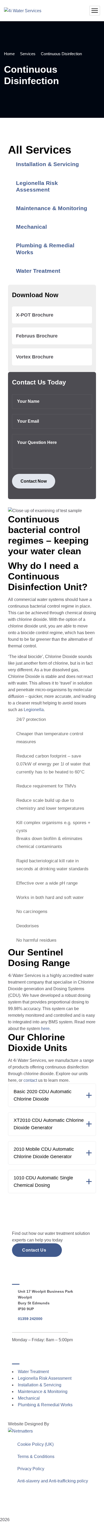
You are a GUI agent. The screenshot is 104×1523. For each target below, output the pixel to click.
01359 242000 (30, 1319)
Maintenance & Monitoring (51, 208)
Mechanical (31, 227)
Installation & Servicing (47, 164)
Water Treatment (38, 271)
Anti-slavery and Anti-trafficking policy (52, 1481)
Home (9, 53)
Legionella (34, 709)
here (45, 1028)
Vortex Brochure (34, 357)
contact (30, 1080)
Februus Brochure (37, 336)
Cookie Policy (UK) (35, 1444)
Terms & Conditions (35, 1456)
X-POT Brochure (34, 315)
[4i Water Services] (22, 10)
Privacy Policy (30, 1468)
